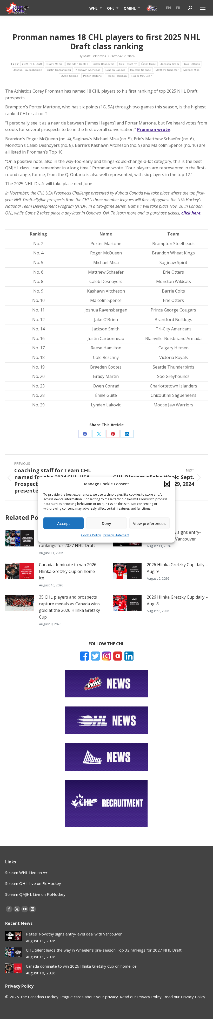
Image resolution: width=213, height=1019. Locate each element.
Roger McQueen (141, 75)
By (92, 56)
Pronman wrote (153, 129)
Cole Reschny (128, 64)
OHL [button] (111, 8)
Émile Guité (148, 64)
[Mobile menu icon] (202, 8)
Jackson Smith (170, 64)
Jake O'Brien (192, 64)
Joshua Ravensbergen (28, 69)
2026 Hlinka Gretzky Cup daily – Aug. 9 (177, 568)
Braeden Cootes (77, 64)
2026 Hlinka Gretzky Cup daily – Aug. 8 (177, 600)
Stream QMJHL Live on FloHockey (35, 894)
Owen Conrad (69, 75)
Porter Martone (92, 75)
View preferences (149, 523)
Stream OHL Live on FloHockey (33, 883)
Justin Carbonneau (59, 69)
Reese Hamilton (117, 75)
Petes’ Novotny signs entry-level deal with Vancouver (174, 535)
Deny (106, 523)
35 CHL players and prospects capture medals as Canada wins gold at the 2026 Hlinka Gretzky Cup (69, 607)
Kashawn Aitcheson (88, 69)
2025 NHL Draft (32, 64)
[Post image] (19, 538)
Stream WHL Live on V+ (26, 872)
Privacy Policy (193, 996)
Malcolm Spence (140, 69)
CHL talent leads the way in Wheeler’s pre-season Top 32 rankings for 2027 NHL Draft (104, 950)
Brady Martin (54, 64)
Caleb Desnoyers (104, 64)
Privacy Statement (116, 535)
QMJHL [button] (130, 8)
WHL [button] (94, 8)
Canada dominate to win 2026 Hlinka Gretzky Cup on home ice (67, 571)
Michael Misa (191, 69)
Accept (63, 523)
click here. (191, 213)
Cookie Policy (91, 535)
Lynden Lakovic (115, 69)
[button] (167, 483)
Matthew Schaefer (167, 69)
